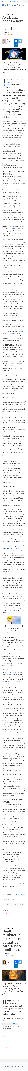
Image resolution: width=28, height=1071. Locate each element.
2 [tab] (15, 635)
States (17, 956)
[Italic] (6, 905)
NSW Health (12, 956)
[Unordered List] (13, 905)
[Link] (19, 905)
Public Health (10, 626)
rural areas (14, 569)
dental (14, 781)
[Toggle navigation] (26, 5)
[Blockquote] (15, 905)
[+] (22, 904)
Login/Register (21, 894)
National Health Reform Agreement (12, 82)
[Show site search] (23, 5)
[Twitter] (20, 41)
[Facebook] (16, 41)
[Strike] (9, 905)
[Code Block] (17, 905)
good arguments (13, 672)
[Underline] (8, 905)
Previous (5, 626)
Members (5, 956)
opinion (16, 35)
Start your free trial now (10, 1024)
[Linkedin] (16, 45)
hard (14, 228)
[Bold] (4, 905)
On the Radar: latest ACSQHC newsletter (11, 3)
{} (20, 904)
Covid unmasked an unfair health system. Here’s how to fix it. (14, 630)
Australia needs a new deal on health (12, 23)
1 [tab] (13, 635)
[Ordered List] (11, 905)
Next (23, 626)
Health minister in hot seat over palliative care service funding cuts (13, 940)
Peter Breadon (6, 42)
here (5, 160)
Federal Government (8, 35)
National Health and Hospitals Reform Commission (12, 333)
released (20, 149)
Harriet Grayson (6, 964)
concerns (15, 163)
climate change (12, 548)
